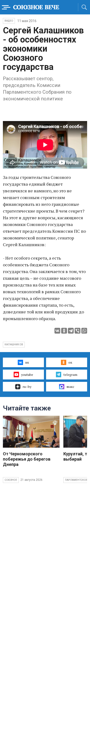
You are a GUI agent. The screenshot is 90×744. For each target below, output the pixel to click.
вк (27, 362)
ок (70, 362)
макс (70, 386)
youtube (27, 374)
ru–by (27, 386)
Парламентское (76, 480)
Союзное (11, 480)
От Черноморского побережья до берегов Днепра (26, 459)
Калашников (14, 344)
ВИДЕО (9, 20)
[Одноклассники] (64, 331)
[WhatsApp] (84, 331)
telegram (70, 374)
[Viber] (77, 331)
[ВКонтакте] (57, 331)
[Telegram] (71, 331)
